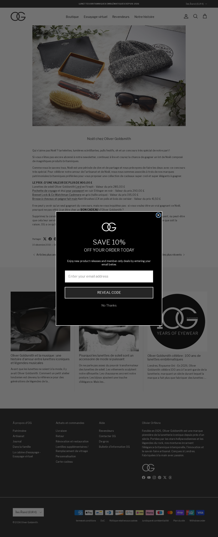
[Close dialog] (158, 215)
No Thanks (109, 305)
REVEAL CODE (109, 293)
